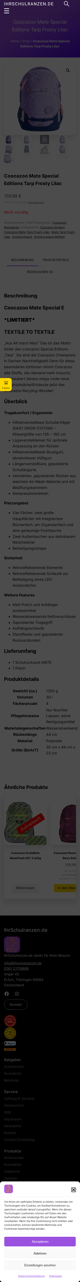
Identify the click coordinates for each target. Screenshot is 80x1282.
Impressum (55, 1275)
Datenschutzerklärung (31, 1275)
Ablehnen (40, 1253)
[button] (73, 1190)
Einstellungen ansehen (40, 1265)
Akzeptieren (40, 1241)
